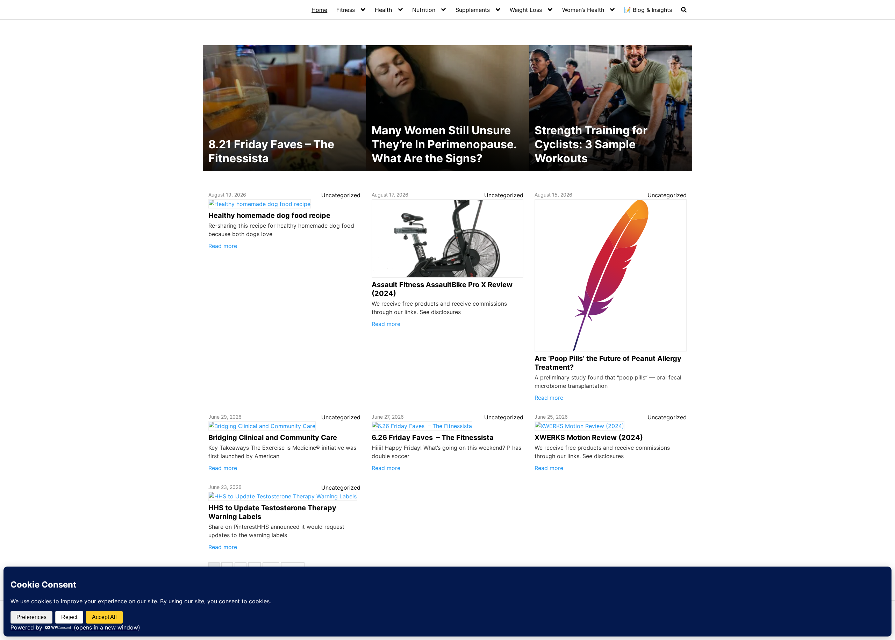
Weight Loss (526, 9)
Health (383, 9)
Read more (222, 245)
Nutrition (423, 9)
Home (319, 9)
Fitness (345, 9)
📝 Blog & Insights (648, 9)
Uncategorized (340, 195)
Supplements (473, 9)
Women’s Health (583, 9)
